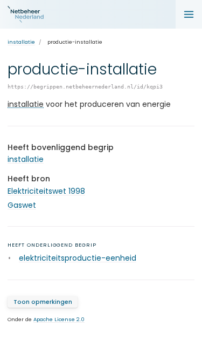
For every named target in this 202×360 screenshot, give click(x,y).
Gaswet (22, 205)
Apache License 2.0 (59, 319)
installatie (21, 41)
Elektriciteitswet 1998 (46, 191)
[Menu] (189, 14)
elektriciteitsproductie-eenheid (77, 258)
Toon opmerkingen (42, 302)
